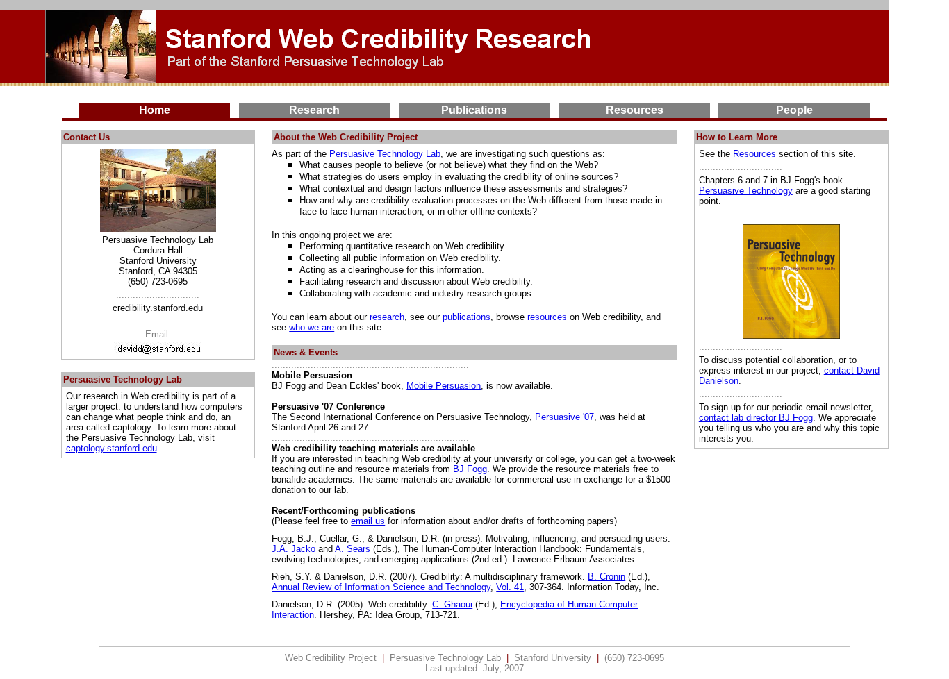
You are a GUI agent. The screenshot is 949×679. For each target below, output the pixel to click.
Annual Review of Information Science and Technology (381, 587)
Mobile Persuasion (443, 385)
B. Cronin (606, 576)
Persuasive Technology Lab (384, 154)
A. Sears (352, 549)
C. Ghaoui (452, 604)
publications (466, 317)
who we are (311, 327)
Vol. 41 (510, 587)
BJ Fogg (470, 469)
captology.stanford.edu (111, 448)
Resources (754, 154)
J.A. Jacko (293, 549)
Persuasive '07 (564, 417)
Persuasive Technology (746, 190)
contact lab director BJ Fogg (756, 417)
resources (547, 317)
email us (368, 521)
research (387, 317)
